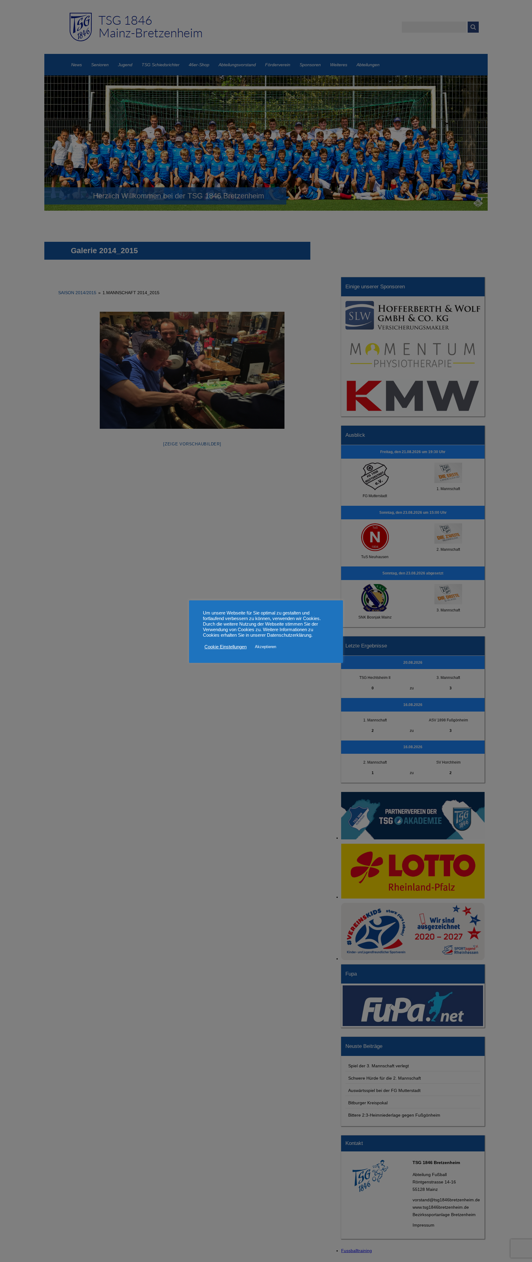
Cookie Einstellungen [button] (225, 646)
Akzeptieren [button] (265, 646)
